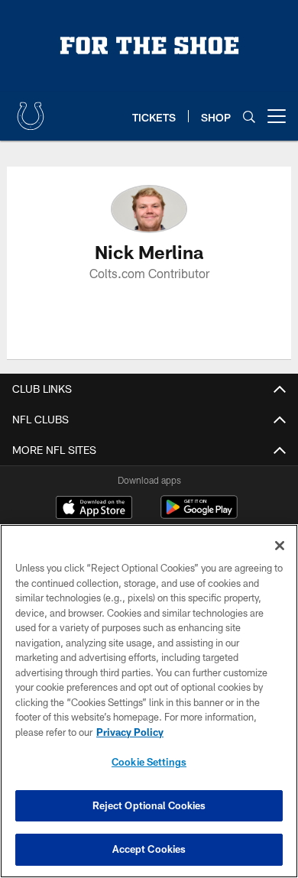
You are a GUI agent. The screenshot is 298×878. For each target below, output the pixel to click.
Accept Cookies (149, 849)
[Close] (279, 545)
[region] (149, 701)
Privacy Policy (130, 732)
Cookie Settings (149, 762)
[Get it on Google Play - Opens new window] (199, 514)
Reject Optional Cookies (149, 805)
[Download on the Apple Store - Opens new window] (94, 509)
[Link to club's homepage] (30, 110)
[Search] (249, 116)
